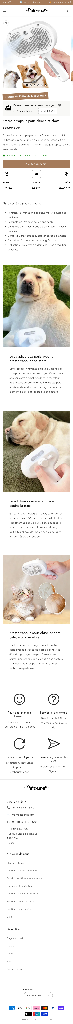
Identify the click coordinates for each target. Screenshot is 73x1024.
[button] (4, 10)
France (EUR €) (35, 995)
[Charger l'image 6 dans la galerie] (46, 85)
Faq (9, 961)
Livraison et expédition (20, 886)
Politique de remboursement (23, 893)
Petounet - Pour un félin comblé (39, 1020)
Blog (9, 916)
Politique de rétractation (21, 901)
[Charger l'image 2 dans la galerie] (31, 85)
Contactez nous (15, 969)
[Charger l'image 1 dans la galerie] (27, 85)
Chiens (11, 946)
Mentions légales (16, 863)
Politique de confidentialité (22, 870)
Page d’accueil (15, 938)
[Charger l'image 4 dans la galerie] (38, 85)
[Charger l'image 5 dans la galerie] (42, 85)
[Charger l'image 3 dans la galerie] (34, 85)
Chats (10, 953)
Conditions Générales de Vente (24, 878)
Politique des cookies (19, 909)
